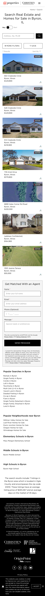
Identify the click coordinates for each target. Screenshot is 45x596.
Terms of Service (21, 336)
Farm (9, 399)
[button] (43, 586)
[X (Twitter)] (20, 569)
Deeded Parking (13, 394)
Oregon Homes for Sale (12, 428)
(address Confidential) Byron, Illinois (17, 215)
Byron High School (11, 469)
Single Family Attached (16, 404)
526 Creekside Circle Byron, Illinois (17, 87)
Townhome (11, 386)
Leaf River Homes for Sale (13, 423)
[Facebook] (14, 569)
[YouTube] (31, 569)
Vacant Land (12, 391)
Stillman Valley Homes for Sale (15, 420)
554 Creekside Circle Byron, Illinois (17, 55)
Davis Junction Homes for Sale (15, 425)
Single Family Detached (16, 401)
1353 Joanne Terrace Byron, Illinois (17, 247)
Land (9, 406)
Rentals (10, 376)
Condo (9, 381)
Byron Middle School (11, 455)
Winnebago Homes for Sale (14, 430)
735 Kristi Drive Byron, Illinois (15, 151)
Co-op (9, 396)
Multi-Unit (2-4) (13, 388)
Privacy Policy (8, 336)
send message (22, 343)
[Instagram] (25, 569)
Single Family (12, 378)
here (18, 357)
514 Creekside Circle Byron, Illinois (17, 119)
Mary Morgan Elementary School (16, 441)
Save (33, 46)
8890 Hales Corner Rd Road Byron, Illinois (20, 183)
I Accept (36, 586)
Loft (8, 383)
